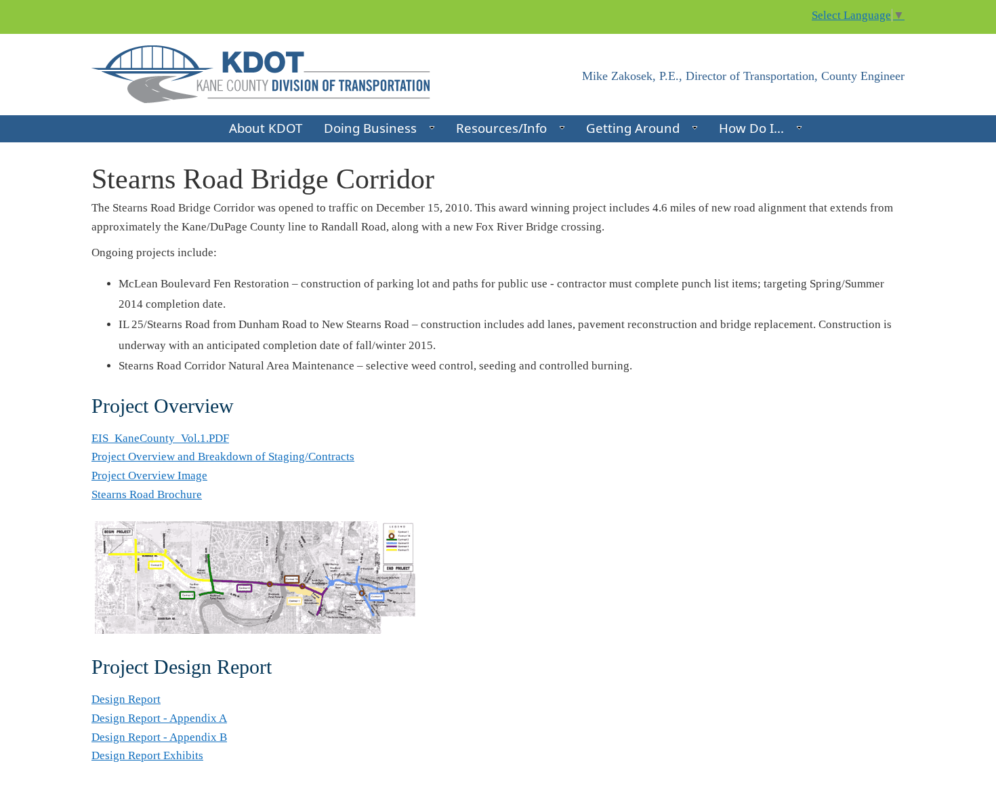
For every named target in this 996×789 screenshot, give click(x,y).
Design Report (126, 699)
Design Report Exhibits (147, 755)
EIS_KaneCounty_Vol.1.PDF (160, 438)
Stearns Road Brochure (146, 494)
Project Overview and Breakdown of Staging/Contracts (222, 456)
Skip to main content (49, 8)
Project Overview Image (149, 475)
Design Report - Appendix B (159, 737)
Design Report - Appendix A (159, 718)
